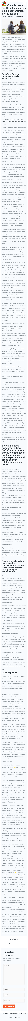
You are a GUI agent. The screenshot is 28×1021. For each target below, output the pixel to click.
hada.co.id (17, 1017)
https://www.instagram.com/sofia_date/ (13, 121)
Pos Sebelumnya (14, 939)
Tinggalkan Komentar (7, 16)
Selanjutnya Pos (14, 944)
